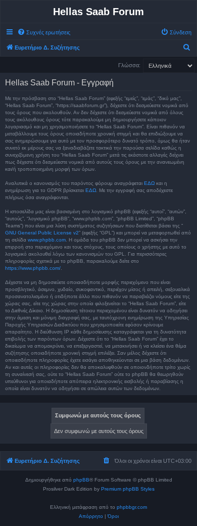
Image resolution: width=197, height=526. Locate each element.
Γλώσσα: (129, 65)
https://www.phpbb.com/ (33, 268)
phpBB (81, 480)
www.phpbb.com (47, 240)
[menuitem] (43, 32)
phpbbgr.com (132, 507)
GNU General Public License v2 (42, 232)
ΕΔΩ (149, 183)
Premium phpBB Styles (128, 489)
